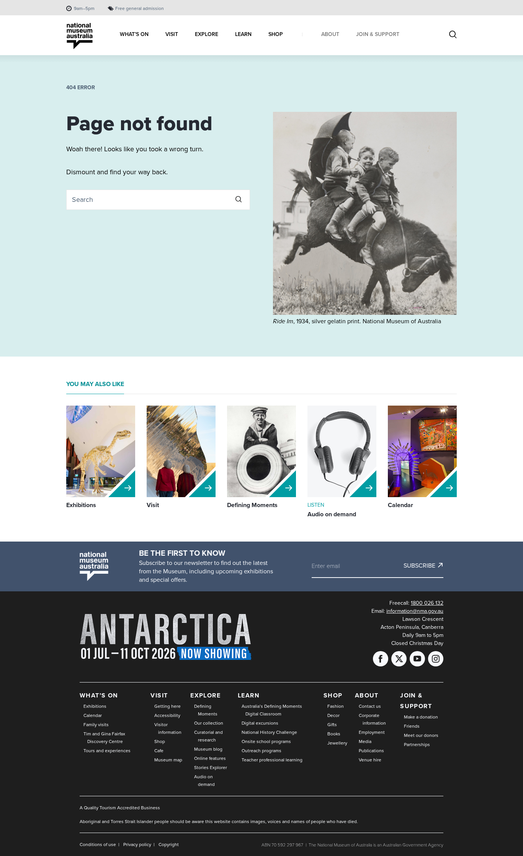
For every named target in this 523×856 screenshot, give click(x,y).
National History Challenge (269, 732)
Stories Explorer (210, 767)
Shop (159, 741)
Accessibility (167, 715)
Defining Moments (205, 710)
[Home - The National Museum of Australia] (79, 36)
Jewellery (337, 743)
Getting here (167, 706)
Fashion (335, 706)
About (367, 695)
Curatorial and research (208, 736)
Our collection (208, 723)
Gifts (332, 724)
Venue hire (370, 759)
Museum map (168, 759)
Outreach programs (261, 750)
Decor (333, 715)
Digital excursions (260, 723)
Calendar (92, 715)
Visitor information (167, 728)
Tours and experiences (107, 750)
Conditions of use (98, 844)
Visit (159, 695)
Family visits (96, 724)
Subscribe (419, 565)
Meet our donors (421, 735)
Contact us (370, 706)
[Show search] (453, 35)
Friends (412, 726)
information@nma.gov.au (414, 611)
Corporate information (372, 719)
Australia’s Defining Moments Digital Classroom (272, 710)
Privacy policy (137, 844)
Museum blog (208, 749)
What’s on (99, 695)
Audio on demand (204, 780)
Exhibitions (94, 706)
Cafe (158, 750)
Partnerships (417, 744)
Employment (372, 732)
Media (365, 741)
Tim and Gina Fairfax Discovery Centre (104, 737)
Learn (249, 695)
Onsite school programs (266, 741)
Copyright (169, 844)
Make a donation (421, 717)
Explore (205, 695)
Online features (210, 758)
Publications (371, 750)
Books (333, 733)
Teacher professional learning (272, 759)
